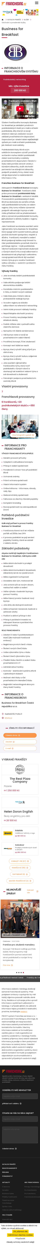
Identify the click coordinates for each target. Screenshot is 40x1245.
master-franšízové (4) (19, 881)
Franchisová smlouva (32, 1197)
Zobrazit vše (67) (18, 861)
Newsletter (6, 1223)
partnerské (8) (18, 874)
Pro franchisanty (30, 1190)
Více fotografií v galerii (21, 435)
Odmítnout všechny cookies (20, 1235)
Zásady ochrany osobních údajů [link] (20, 1242)
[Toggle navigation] (36, 3)
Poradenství (7, 1176)
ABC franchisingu (31, 1182)
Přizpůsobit (20, 1238)
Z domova (6, 1187)
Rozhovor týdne (8, 1194)
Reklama (5, 1172)
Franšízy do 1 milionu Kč (28, 978)
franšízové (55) (18, 868)
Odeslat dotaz (11, 735)
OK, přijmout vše (20, 1231)
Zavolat (9, 742)
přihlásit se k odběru (10, 1103)
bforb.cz (8, 718)
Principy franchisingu (32, 1187)
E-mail (8, 748)
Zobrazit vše (30, 891)
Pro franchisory (30, 1194)
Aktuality (6, 1182)
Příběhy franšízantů (9, 1197)
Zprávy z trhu (7, 1206)
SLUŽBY (26, 20)
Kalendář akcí (7, 1219)
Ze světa (5, 1190)
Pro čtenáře (7, 1215)
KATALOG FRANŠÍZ (14, 20)
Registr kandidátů (9, 1168)
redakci (23, 1011)
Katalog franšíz (9, 1164)
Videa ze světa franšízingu (12, 1210)
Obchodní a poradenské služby (14, 22)
